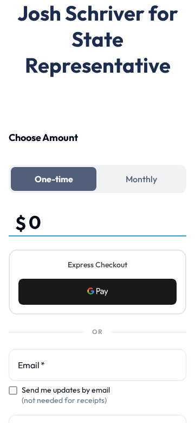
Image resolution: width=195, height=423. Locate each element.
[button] (97, 292)
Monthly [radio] (141, 179)
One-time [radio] (54, 179)
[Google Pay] (97, 292)
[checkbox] (13, 390)
